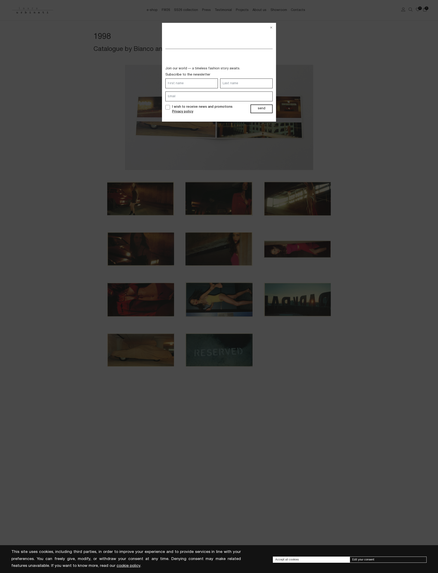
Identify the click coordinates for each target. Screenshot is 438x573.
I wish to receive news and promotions (202, 109)
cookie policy (128, 566)
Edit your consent (363, 559)
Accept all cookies (287, 559)
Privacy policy (182, 111)
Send (261, 108)
